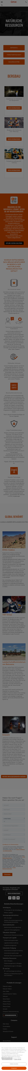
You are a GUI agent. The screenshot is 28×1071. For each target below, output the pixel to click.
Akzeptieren (14, 1068)
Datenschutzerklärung (7, 1058)
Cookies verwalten (14, 1064)
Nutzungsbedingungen (7, 1059)
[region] (14, 1056)
